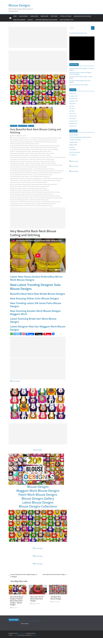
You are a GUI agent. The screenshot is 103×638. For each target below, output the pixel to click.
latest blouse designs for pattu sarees (18, 167)
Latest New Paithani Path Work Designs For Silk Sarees (21, 174)
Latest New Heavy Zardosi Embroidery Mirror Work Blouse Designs (36, 278)
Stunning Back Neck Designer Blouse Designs (51, 201)
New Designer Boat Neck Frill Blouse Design (51, 180)
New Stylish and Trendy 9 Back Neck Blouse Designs (21, 196)
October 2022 (72, 126)
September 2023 (73, 101)
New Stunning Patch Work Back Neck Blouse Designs (42, 194)
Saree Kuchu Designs (74, 152)
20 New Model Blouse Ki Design (16, 140)
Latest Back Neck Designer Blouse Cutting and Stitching (41, 165)
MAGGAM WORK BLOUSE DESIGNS (82, 16)
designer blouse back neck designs (17, 163)
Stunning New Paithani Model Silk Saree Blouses (46, 203)
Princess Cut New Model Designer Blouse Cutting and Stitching (49, 198)
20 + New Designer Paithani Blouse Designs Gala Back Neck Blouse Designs (45, 138)
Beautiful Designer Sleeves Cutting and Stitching (40, 155)
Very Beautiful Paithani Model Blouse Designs (42, 205)
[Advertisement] (38, 37)
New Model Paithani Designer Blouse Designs (37, 188)
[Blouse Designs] (10, 18)
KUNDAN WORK (34, 16)
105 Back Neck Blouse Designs (56, 598)
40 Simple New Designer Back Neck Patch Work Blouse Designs (44, 147)
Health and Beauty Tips (66, 19)
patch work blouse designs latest (29, 198)
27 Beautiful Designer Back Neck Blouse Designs (49, 145)
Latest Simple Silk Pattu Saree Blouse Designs (19, 176)
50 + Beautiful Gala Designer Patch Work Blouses (20, 149)
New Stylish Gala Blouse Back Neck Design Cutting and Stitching (46, 196)
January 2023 (72, 118)
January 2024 (72, 93)
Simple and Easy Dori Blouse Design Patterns (19, 199)
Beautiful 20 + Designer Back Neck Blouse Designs (20, 151)
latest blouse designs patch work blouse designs (37, 167)
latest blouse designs (58, 165)
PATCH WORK (54, 16)
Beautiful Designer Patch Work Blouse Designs (20, 155)
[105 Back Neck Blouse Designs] (58, 586)
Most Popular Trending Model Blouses (34, 178)
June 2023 (71, 108)
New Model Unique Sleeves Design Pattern (40, 190)
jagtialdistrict (14, 135)
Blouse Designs (19, 5)
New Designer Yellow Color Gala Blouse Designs (20, 182)
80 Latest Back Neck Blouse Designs (39, 149)
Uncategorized (73, 154)
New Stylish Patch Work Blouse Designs (54, 574)
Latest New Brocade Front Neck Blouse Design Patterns (21, 170)
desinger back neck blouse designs (48, 163)
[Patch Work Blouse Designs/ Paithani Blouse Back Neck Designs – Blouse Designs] (18, 586)
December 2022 (73, 121)
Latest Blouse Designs (37, 502)
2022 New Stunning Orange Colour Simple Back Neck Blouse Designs (24, 143)
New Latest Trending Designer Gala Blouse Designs (35, 287)
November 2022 (73, 123)
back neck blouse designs (52, 149)
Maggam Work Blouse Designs (37, 491)
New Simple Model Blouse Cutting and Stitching (20, 194)
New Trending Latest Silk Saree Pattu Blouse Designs (35, 304)
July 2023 (71, 106)
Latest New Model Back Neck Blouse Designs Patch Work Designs (23, 172)
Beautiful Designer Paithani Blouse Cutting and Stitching (42, 153)
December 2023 (73, 96)
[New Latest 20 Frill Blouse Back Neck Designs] (38, 586)
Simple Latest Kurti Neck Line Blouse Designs (39, 199)
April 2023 (71, 111)
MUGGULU (30, 19)
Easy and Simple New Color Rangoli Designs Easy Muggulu (23, 575)
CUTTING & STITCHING (65, 16)
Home (15, 16)
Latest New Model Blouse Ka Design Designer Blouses (49, 172)
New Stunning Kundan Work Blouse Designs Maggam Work (35, 312)
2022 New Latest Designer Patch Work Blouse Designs (21, 141)
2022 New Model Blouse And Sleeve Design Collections (45, 141)
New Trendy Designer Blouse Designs (78, 84)
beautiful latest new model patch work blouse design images (23, 159)
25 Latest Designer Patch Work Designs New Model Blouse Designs (24, 145)
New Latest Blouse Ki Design (16, 186)
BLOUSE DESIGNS (23, 16)
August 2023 (72, 103)
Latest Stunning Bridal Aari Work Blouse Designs (33, 320)
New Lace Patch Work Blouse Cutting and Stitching (20, 184)
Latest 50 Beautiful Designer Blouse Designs (19, 165)
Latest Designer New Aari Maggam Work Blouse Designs (37, 328)
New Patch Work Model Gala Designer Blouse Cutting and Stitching (45, 192)
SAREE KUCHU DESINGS (19, 19)
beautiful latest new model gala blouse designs (55, 157)
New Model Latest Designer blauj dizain (18, 188)
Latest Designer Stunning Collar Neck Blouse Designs (21, 169)
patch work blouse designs (15, 198)
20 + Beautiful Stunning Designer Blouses (20, 138)
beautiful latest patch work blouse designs (45, 159)
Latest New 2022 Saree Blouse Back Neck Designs (43, 169)
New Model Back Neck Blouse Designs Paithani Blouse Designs (36, 186)
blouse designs (36, 161)
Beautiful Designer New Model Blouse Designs (20, 153)
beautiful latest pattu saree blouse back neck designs (21, 161)
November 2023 (73, 98)
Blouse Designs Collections (38, 506)
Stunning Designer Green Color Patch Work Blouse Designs (22, 203)
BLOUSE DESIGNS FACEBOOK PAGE (78, 33)
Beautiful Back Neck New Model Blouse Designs (37, 293)
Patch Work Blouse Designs (37, 494)
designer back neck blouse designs (47, 161)
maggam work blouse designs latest (17, 178)
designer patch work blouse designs (32, 163)
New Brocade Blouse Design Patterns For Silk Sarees (30, 180)
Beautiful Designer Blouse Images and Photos (41, 151)
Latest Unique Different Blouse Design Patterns (40, 176)
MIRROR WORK (44, 16)
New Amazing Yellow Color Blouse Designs (34, 298)
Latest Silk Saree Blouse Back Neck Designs (43, 174)
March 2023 (72, 113)
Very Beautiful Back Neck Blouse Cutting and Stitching (21, 205)
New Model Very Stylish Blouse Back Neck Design (20, 192)
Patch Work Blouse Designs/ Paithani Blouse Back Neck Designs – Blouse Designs (16, 601)
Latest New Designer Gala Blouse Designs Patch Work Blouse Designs (48, 170)
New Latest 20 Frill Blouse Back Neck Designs (36, 599)
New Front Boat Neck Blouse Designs (39, 182)
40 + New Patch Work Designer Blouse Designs (20, 147)
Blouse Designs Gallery (38, 498)
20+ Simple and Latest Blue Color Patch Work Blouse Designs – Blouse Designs (40, 140)
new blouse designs (14, 180)
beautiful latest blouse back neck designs (18, 157)
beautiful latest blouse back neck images (36, 157)
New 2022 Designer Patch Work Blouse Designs (53, 178)
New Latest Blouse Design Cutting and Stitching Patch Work (44, 184)
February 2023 (73, 116)
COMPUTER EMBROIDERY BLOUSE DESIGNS (46, 19)
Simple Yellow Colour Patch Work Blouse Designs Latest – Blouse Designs (25, 201)
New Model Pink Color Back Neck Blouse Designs (20, 190)
